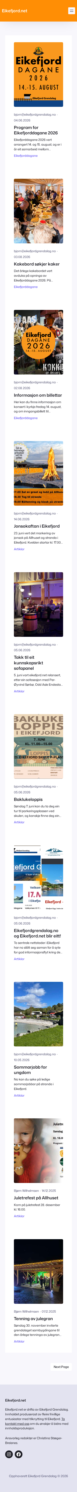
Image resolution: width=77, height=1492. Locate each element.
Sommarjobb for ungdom (30, 1069)
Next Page (61, 1367)
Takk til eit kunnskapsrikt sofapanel (28, 662)
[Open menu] (71, 10)
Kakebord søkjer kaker (37, 264)
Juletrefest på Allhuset (36, 1197)
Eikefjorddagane (26, 155)
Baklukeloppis (28, 799)
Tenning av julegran (33, 1318)
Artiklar (19, 549)
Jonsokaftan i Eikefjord (37, 526)
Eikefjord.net (14, 11)
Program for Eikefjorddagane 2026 (36, 130)
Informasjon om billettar (38, 395)
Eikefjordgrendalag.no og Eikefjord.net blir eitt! (37, 933)
